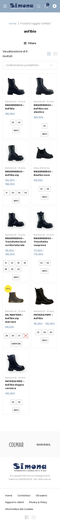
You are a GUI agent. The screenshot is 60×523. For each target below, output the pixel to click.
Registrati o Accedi (55, 6)
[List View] (56, 54)
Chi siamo (41, 495)
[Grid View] (48, 54)
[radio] (13, 122)
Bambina (44, 168)
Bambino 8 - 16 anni (15, 311)
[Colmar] (16, 444)
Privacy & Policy (38, 502)
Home (12, 23)
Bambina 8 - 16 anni (15, 101)
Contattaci (24, 495)
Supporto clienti (14, 502)
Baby (36, 168)
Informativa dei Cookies (19, 509)
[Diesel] (44, 444)
